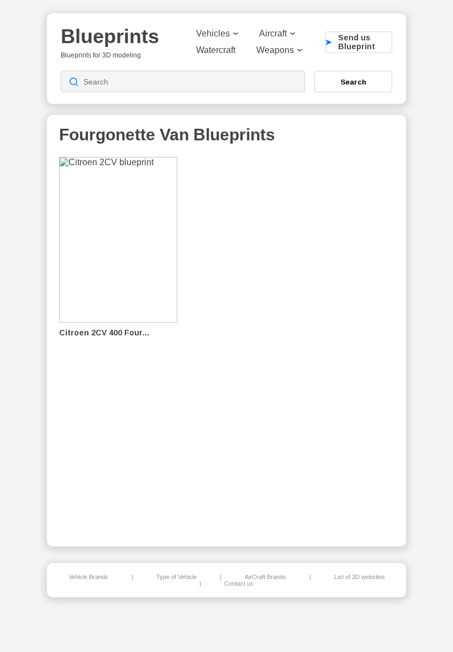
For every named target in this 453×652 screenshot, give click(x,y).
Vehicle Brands (88, 577)
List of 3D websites (359, 577)
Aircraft (273, 33)
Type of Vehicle (176, 577)
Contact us (239, 583)
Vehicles (213, 33)
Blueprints (110, 36)
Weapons (275, 50)
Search (353, 81)
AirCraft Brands (265, 577)
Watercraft (215, 50)
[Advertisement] (336, 343)
